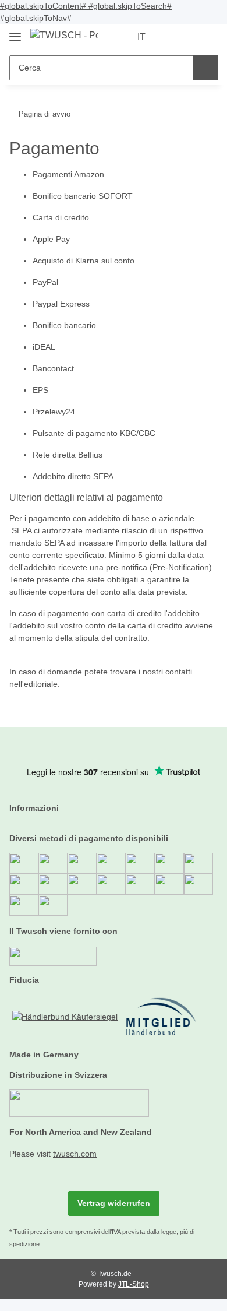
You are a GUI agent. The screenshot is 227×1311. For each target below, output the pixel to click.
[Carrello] (208, 37)
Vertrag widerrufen (113, 1203)
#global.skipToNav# (36, 18)
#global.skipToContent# (44, 5)
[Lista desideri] (189, 37)
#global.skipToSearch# (130, 5)
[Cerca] (205, 67)
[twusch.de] (64, 35)
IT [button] (141, 37)
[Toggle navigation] (15, 31)
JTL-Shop (133, 1284)
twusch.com (75, 1153)
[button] (172, 37)
